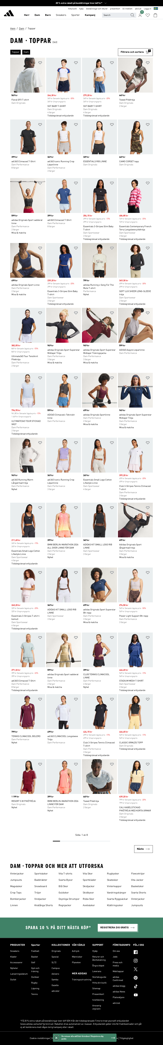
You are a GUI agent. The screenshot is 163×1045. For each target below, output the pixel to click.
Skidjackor (89, 886)
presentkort (115, 9)
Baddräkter (40, 880)
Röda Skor (88, 899)
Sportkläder (89, 880)
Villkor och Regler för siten (105, 1038)
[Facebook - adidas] (143, 952)
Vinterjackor (17, 874)
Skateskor (112, 880)
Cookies (70, 1038)
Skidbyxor (88, 893)
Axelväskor (89, 905)
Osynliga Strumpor (69, 899)
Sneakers (61, 15)
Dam (37, 15)
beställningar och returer (97, 9)
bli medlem (127, 9)
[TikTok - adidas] (143, 987)
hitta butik (72, 9)
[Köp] (9, 13)
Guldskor (64, 893)
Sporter (75, 15)
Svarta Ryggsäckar (117, 899)
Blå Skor (63, 886)
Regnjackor (65, 905)
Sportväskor (41, 874)
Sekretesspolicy (83, 1038)
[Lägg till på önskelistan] (40, 63)
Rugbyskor (113, 874)
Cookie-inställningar (40, 1038)
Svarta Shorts (138, 893)
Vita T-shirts (65, 874)
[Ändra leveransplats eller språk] (155, 8)
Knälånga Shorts (43, 905)
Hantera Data (58, 1038)
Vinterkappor (114, 886)
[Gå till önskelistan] (148, 15)
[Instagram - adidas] (143, 961)
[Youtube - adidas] (143, 995)
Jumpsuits (16, 880)
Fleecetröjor (138, 874)
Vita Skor (88, 874)
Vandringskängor (116, 893)
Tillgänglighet (126, 1038)
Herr (26, 15)
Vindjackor (40, 899)
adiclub (138, 9)
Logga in (147, 9)
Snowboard (40, 886)
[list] (64, 52)
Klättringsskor (115, 905)
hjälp (81, 9)
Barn (48, 15)
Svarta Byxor (66, 880)
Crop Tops (15, 893)
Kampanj (90, 15)
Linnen (14, 905)
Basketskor (137, 886)
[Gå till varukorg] (155, 15)
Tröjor (37, 893)
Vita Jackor (137, 880)
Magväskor (16, 886)
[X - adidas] (143, 969)
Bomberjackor (18, 899)
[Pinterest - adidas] (143, 978)
